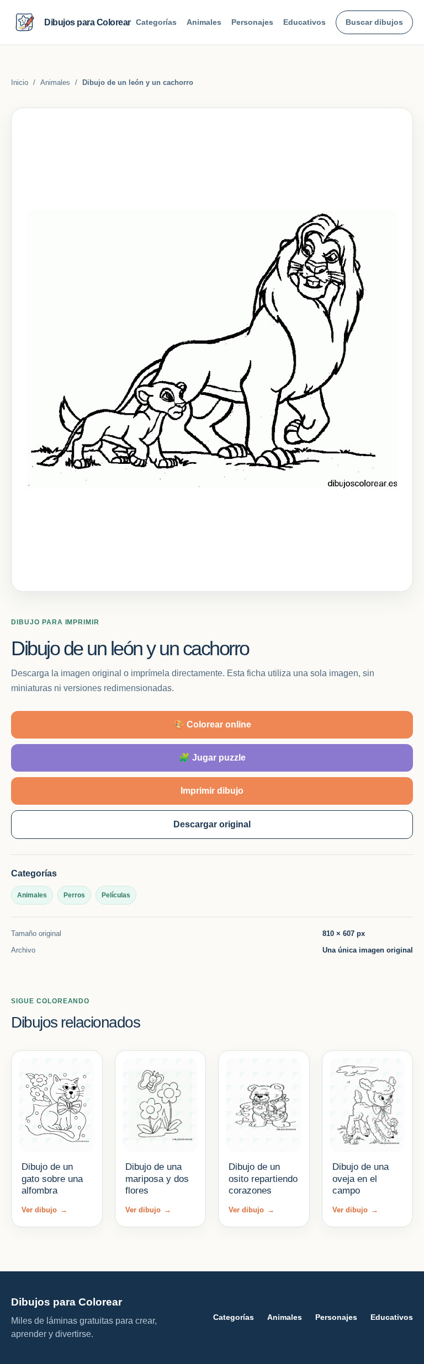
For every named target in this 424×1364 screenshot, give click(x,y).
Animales (204, 22)
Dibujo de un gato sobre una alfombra (52, 1179)
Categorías (156, 22)
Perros (74, 895)
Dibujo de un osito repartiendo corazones (263, 1179)
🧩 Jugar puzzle (212, 757)
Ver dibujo (44, 1210)
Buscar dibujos (374, 22)
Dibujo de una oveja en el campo (360, 1179)
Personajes (252, 22)
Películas (116, 895)
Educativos (304, 22)
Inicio (19, 82)
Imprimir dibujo (212, 790)
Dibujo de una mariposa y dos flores (157, 1179)
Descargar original (212, 824)
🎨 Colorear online (212, 724)
